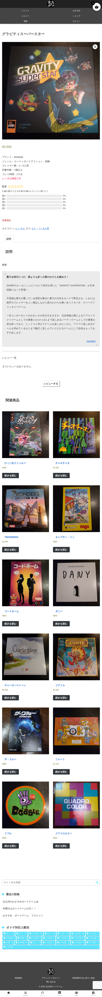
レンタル (20, 228)
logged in (43, 392)
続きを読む (10, 475)
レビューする (51, 383)
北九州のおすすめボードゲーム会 (21, 901)
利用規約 (18, 978)
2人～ (35, 228)
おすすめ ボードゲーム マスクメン (23, 915)
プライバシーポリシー (51, 978)
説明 (8, 239)
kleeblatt (91, 341)
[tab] (9, 238)
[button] (95, 46)
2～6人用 (44, 228)
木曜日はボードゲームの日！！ (19, 908)
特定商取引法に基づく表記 (83, 978)
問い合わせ (51, 982)
